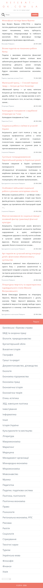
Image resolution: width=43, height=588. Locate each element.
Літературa (5, 106)
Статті (21, 78)
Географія (8, 354)
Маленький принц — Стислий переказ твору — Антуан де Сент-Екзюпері (20, 84)
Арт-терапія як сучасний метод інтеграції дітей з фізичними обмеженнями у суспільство (21, 256)
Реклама (7, 522)
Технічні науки (10, 544)
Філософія (5, 44)
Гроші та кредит (11, 360)
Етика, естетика (11, 398)
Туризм (6, 550)
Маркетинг (8, 446)
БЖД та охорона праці (14, 333)
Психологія (5, 280)
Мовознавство (10, 474)
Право (6, 506)
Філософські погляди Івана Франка (18, 20)
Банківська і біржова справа (17, 327)
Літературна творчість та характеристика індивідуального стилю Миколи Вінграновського (21, 287)
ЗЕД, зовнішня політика (15, 403)
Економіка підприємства (16, 376)
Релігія (6, 528)
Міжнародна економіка (15, 463)
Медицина (8, 452)
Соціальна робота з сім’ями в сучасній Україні (20, 127)
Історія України (11, 425)
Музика (6, 479)
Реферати (11, 44)
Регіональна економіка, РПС (17, 517)
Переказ (11, 106)
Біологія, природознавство (17, 338)
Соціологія (5, 152)
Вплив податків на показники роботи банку (19, 50)
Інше (5, 419)
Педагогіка (5, 121)
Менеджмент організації (16, 457)
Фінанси (7, 566)
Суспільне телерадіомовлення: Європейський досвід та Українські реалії (21, 158)
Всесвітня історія (11, 349)
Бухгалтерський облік (14, 343)
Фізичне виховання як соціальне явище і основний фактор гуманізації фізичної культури (21, 219)
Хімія (5, 571)
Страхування (9, 539)
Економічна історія (13, 387)
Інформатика (9, 414)
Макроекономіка (11, 441)
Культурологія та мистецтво (10, 183)
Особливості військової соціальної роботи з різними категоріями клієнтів (20, 190)
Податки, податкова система (10, 78)
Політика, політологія (14, 495)
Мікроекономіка (11, 468)
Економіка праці (11, 381)
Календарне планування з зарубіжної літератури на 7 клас (19, 112)
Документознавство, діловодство (20, 365)
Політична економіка (14, 501)
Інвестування (10, 409)
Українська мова (11, 555)
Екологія (7, 371)
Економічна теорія (12, 392)
